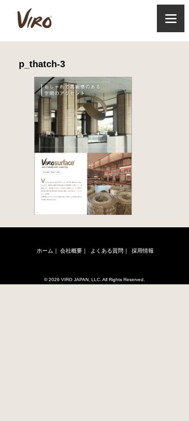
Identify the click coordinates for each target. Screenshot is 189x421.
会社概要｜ (74, 251)
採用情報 (143, 251)
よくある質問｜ (109, 251)
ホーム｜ (48, 251)
